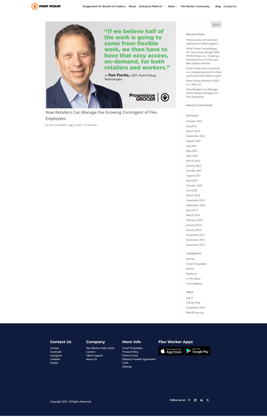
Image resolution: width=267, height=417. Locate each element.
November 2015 (195, 240)
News (171, 6)
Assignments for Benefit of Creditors (104, 6)
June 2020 (192, 190)
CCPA (125, 363)
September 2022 (195, 136)
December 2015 (195, 235)
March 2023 (193, 131)
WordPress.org (195, 312)
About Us (91, 359)
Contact (54, 348)
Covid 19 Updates (196, 264)
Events (190, 268)
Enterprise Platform (150, 6)
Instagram (56, 355)
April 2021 (192, 180)
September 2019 (195, 205)
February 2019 (194, 220)
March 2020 (193, 195)
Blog (218, 6)
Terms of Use (130, 355)
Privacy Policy (130, 351)
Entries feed (193, 302)
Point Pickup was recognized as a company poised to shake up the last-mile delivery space (203, 72)
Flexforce (191, 273)
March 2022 (193, 160)
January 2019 (193, 225)
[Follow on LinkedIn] (201, 400)
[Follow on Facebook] (189, 400)
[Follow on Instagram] (195, 400)
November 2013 (195, 245)
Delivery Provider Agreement (139, 359)
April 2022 (192, 155)
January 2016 (193, 230)
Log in (189, 297)
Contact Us (230, 6)
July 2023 (191, 126)
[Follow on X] (207, 400)
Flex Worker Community (195, 6)
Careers (90, 351)
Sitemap (127, 366)
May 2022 (191, 151)
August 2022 (193, 141)
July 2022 (191, 146)
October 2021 (194, 170)
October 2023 (194, 121)
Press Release (194, 283)
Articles (190, 259)
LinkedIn (55, 359)
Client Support (94, 355)
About (132, 6)
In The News (90, 124)
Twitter (54, 363)
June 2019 (192, 210)
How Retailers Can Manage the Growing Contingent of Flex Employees (202, 93)
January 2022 (193, 165)
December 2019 (195, 200)
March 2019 (193, 215)
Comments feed (195, 307)
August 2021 (193, 175)
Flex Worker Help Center (100, 348)
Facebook (55, 351)
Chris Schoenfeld (57, 124)
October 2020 (194, 185)
